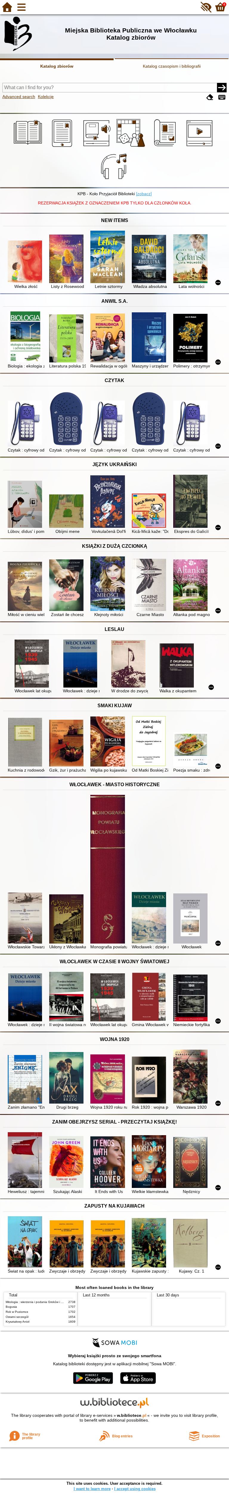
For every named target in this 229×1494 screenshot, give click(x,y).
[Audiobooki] (97, 147)
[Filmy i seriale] (200, 147)
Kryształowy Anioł (17, 1321)
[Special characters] (222, 97)
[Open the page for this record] (26, 262)
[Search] (222, 87)
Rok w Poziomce (17, 1311)
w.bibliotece (131, 1415)
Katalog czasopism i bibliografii (172, 66)
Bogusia (11, 1306)
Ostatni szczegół (17, 1316)
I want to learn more (92, 1489)
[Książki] (29, 147)
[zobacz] (144, 193)
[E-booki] (63, 147)
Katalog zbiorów (56, 66)
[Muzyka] (115, 180)
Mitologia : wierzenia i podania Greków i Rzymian (39, 1302)
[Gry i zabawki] (132, 147)
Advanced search (18, 96)
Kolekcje (46, 96)
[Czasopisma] (166, 147)
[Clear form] (210, 97)
